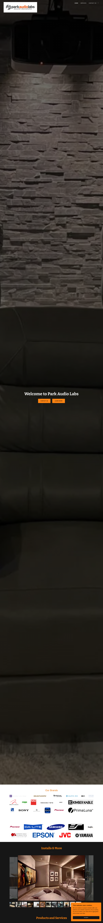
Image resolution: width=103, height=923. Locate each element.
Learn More (59, 401)
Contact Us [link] (92, 3)
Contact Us (44, 401)
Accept (86, 917)
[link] (20, 2)
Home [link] (76, 3)
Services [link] (83, 3)
